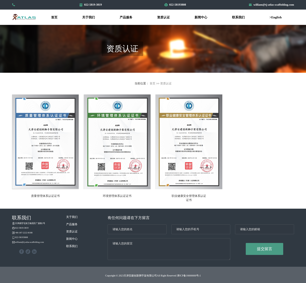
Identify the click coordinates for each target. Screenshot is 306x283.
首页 (54, 17)
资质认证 (163, 17)
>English (276, 17)
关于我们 (88, 17)
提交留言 (264, 249)
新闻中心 (201, 17)
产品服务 (126, 17)
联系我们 (238, 17)
